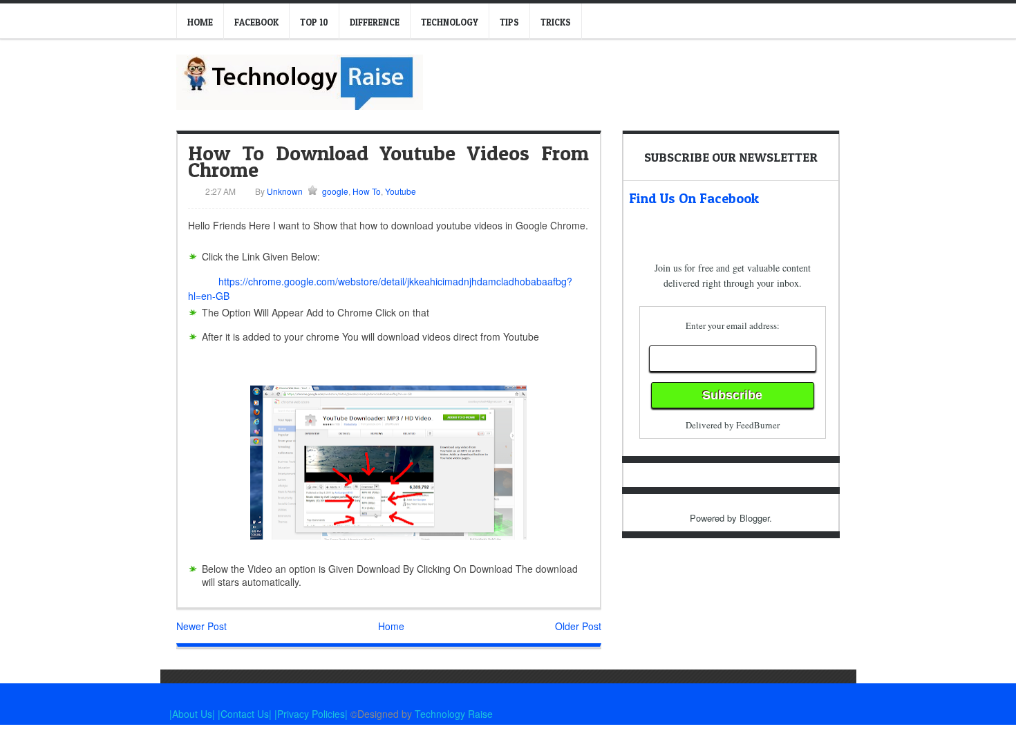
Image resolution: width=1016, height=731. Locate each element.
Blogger (754, 517)
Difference (374, 22)
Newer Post (201, 626)
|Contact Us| (246, 714)
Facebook (256, 22)
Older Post (578, 626)
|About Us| (193, 714)
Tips (509, 22)
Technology (449, 22)
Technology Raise (454, 714)
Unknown (284, 191)
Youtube (400, 191)
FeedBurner (758, 425)
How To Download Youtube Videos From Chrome (388, 161)
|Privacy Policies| (311, 714)
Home (200, 22)
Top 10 (314, 22)
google (335, 191)
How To (366, 191)
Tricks (555, 22)
